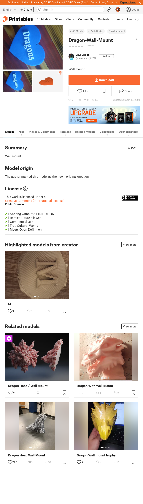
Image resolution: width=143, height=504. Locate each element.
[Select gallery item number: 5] (43, 447)
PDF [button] (133, 147)
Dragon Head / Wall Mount (27, 385)
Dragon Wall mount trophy (96, 455)
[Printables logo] (18, 19)
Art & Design (97, 31)
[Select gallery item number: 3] (108, 378)
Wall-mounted (118, 31)
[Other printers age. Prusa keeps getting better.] (104, 115)
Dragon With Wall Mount (95, 385)
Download (106, 80)
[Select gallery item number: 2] (38, 296)
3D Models (77, 31)
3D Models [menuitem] (43, 19)
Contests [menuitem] (103, 19)
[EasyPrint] (109, 9)
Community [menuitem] (85, 19)
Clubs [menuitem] (70, 19)
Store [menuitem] (58, 19)
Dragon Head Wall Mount (26, 455)
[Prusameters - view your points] (117, 9)
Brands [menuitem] (118, 19)
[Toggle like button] (10, 311)
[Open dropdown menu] (136, 39)
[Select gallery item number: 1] (35, 296)
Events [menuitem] (131, 19)
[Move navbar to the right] (137, 19)
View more (129, 244)
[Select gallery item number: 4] (40, 447)
